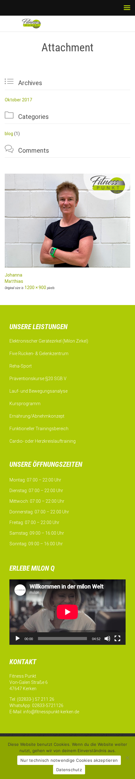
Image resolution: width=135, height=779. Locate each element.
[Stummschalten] (107, 638)
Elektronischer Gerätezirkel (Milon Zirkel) (48, 341)
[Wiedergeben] (17, 638)
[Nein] (127, 758)
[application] (67, 611)
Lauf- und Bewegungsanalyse (38, 391)
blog (9, 133)
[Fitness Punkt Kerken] (37, 24)
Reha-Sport (20, 366)
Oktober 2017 (18, 99)
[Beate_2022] (67, 220)
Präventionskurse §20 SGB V (38, 378)
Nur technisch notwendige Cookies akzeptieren (69, 760)
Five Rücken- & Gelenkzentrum (38, 353)
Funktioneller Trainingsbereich (38, 428)
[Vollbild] (117, 638)
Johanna (13, 274)
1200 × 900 (35, 287)
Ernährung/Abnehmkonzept (36, 416)
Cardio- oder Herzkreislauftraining (42, 441)
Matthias (14, 281)
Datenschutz (69, 769)
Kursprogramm (24, 403)
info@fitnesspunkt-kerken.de (51, 711)
